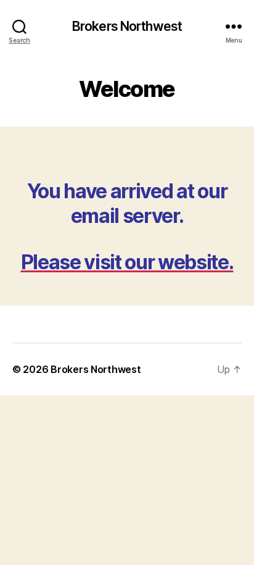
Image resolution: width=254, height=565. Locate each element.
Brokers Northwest (127, 26)
